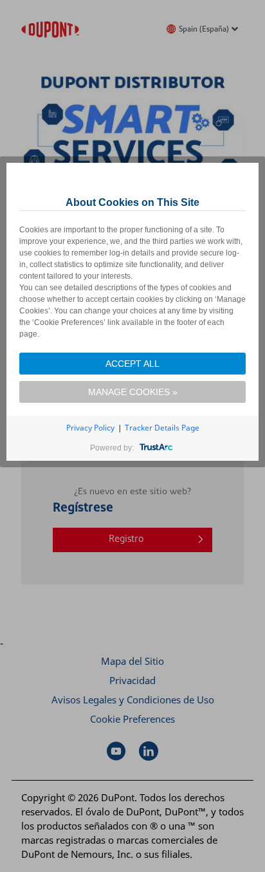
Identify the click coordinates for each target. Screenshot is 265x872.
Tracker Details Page (162, 427)
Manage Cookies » (133, 392)
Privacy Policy (90, 427)
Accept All (132, 363)
